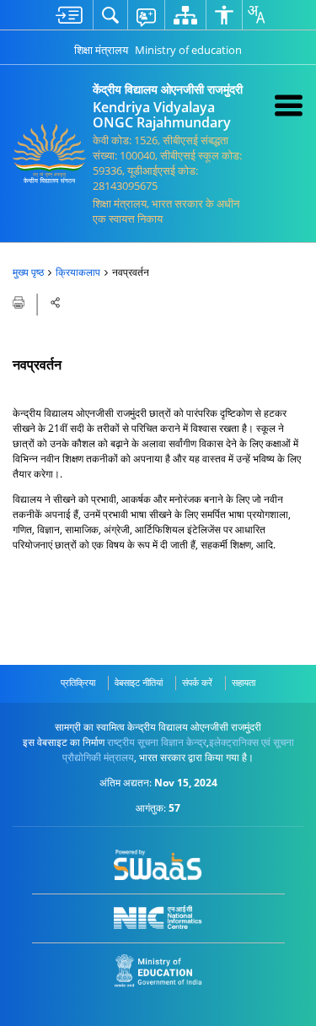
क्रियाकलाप (78, 272)
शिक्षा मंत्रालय (101, 49)
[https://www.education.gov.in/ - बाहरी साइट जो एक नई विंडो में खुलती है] (158, 971)
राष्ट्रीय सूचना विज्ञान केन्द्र (156, 742)
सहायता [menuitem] (243, 682)
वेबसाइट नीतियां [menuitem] (139, 682)
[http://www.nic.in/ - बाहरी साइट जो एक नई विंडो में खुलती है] (158, 917)
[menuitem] (69, 15)
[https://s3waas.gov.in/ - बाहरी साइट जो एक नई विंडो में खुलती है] (158, 865)
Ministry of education (188, 49)
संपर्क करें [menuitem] (197, 682)
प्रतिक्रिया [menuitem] (78, 682)
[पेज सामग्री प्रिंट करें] (20, 301)
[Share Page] (56, 302)
